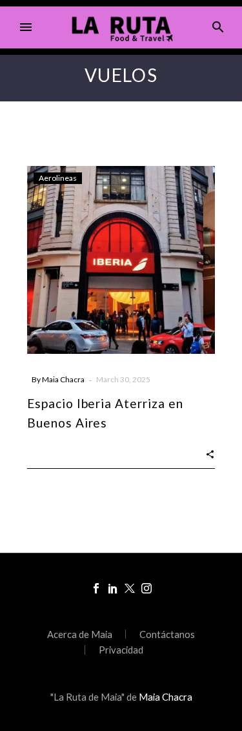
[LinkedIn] (113, 588)
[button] (218, 27)
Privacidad (121, 650)
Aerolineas (58, 178)
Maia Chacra (63, 379)
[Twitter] (130, 588)
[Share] (210, 453)
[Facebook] (96, 588)
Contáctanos (167, 634)
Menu (26, 27)
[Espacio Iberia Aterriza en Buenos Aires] (121, 260)
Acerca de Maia (79, 634)
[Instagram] (146, 588)
